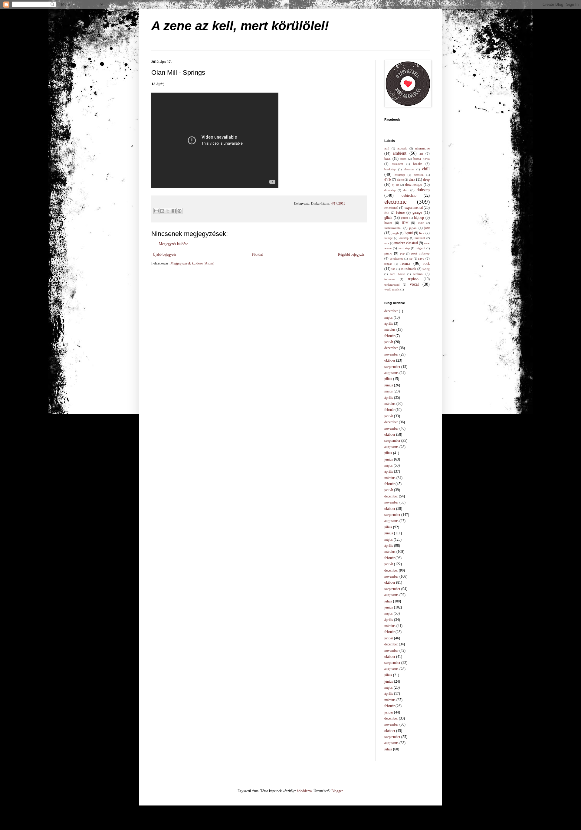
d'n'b (387, 179)
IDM (405, 223)
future (400, 212)
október (389, 360)
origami (420, 248)
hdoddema (304, 791)
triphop (413, 279)
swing (426, 269)
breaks (417, 164)
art (421, 153)
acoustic (402, 148)
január (388, 342)
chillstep (400, 174)
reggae (388, 263)
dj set (395, 184)
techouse (389, 279)
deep (426, 179)
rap (410, 258)
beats (403, 158)
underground (391, 284)
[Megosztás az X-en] (168, 211)
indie (421, 223)
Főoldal (257, 254)
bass (387, 158)
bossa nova (421, 158)
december (391, 311)
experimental (414, 207)
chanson (409, 169)
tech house (397, 274)
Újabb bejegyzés (164, 254)
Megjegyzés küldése (173, 244)
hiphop (419, 217)
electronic (395, 201)
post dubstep (420, 253)
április (388, 323)
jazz (427, 228)
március (390, 329)
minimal (420, 238)
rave (421, 258)
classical (419, 174)
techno (418, 274)
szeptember (392, 367)
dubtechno (409, 195)
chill (426, 168)
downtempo (413, 184)
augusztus (391, 373)
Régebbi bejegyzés (351, 254)
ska (393, 269)
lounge (388, 238)
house (388, 223)
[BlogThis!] (162, 211)
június (388, 385)
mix (386, 243)
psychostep (396, 258)
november (391, 354)
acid (386, 148)
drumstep (390, 190)
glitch (388, 217)
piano (388, 253)
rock (426, 263)
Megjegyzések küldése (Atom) (192, 263)
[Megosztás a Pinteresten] (179, 211)
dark (412, 179)
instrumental (393, 228)
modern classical (406, 243)
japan (413, 228)
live (421, 233)
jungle (395, 233)
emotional (391, 207)
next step (404, 248)
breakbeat (397, 164)
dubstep (423, 189)
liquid (409, 233)
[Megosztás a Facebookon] (174, 211)
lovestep (404, 238)
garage (417, 212)
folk (386, 212)
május (388, 317)
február (389, 336)
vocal (414, 284)
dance (400, 179)
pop (402, 253)
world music (391, 289)
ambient (399, 153)
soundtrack (408, 269)
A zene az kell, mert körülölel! (240, 26)
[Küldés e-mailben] (156, 211)
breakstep (390, 169)
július (388, 379)
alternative (422, 148)
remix (405, 263)
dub (406, 190)
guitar (404, 217)
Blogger (337, 791)
